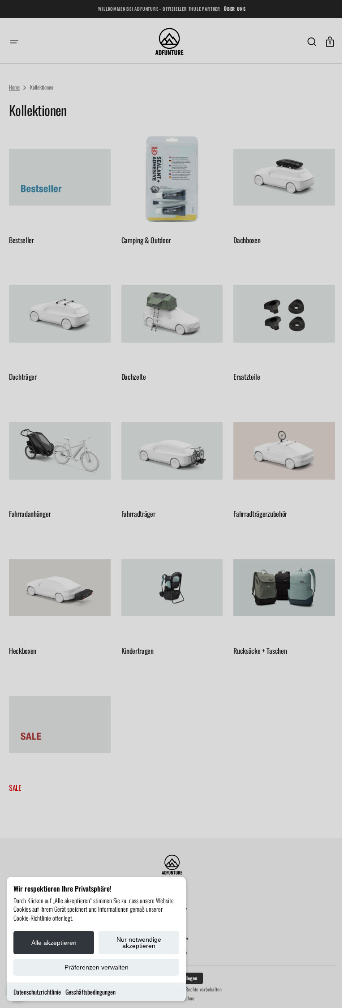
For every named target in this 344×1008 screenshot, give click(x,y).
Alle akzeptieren (54, 942)
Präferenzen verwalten (96, 967)
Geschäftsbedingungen (90, 991)
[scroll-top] (318, 989)
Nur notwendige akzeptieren (138, 942)
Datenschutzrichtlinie (37, 991)
